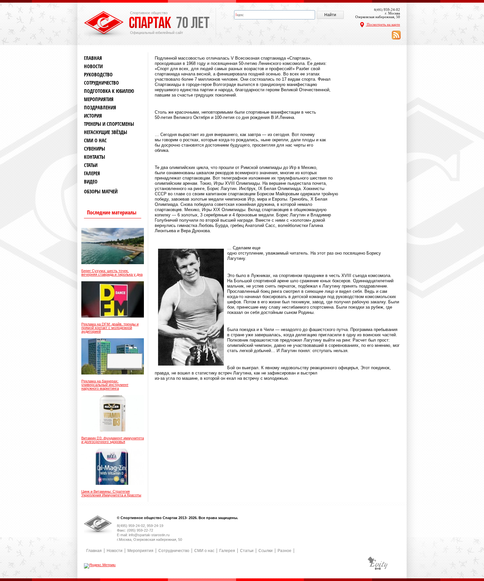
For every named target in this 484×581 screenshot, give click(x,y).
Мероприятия (99, 99)
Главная (93, 58)
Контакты (94, 156)
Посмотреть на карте (383, 24)
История (93, 115)
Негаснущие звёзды (105, 132)
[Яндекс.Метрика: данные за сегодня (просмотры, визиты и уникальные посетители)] (100, 565)
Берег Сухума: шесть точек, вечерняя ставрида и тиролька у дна (112, 272)
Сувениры (94, 148)
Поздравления (100, 107)
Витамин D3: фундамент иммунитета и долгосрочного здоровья (112, 440)
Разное (284, 550)
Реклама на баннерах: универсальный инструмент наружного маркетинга (104, 384)
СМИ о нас (95, 140)
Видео (90, 181)
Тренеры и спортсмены (109, 124)
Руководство (98, 74)
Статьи (90, 165)
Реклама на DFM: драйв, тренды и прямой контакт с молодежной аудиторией (110, 327)
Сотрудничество (101, 82)
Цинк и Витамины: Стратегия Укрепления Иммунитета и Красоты (111, 493)
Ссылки (265, 550)
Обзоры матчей (101, 191)
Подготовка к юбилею (109, 91)
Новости (93, 66)
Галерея (92, 173)
